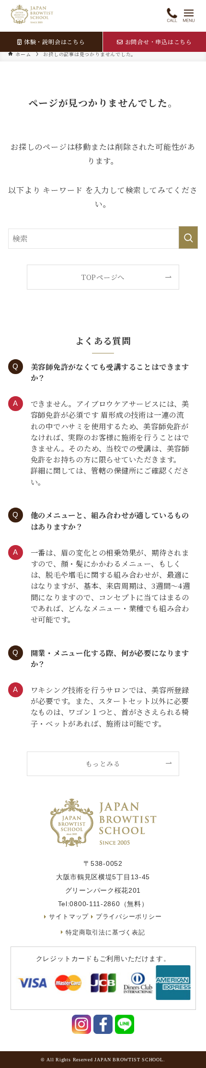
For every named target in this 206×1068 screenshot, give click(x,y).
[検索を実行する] (188, 237)
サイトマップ (69, 916)
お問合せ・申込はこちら (159, 41)
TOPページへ (103, 277)
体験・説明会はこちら (54, 41)
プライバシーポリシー (129, 916)
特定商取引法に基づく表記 (105, 932)
